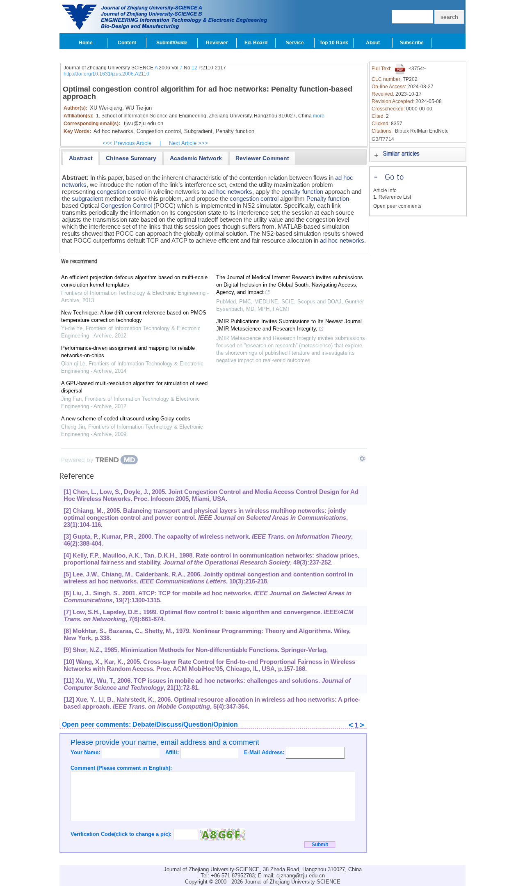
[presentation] (80, 158)
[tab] (81, 158)
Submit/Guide (171, 43)
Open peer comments (397, 206)
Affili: (172, 752)
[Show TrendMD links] (362, 458)
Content (127, 43)
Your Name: (86, 752)
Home (86, 43)
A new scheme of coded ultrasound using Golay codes (125, 418)
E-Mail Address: (265, 752)
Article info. (385, 190)
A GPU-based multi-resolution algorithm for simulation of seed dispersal (134, 387)
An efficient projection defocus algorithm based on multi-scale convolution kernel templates (134, 281)
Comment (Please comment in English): (121, 768)
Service (295, 43)
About (373, 43)
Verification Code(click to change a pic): (122, 834)
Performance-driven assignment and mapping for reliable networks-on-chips (128, 351)
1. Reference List (392, 197)
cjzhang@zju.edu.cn (300, 875)
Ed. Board (255, 43)
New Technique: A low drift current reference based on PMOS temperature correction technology (133, 316)
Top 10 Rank (334, 43)
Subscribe (412, 43)
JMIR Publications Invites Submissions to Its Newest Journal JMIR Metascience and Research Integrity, (289, 325)
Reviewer (217, 43)
